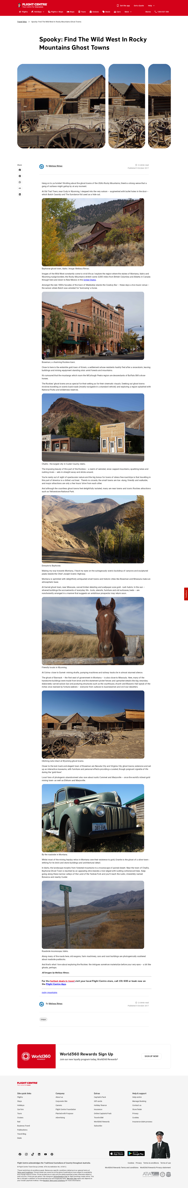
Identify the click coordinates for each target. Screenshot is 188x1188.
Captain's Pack (100, 1097)
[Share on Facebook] (19, 169)
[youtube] (45, 1154)
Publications (22, 1130)
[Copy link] (19, 188)
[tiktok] (32, 1154)
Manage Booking (139, 1101)
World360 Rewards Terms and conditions (121, 1168)
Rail (18, 1122)
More (127, 12)
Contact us (136, 1105)
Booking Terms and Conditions (54, 1180)
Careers (59, 1105)
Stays (72, 12)
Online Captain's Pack (102, 1113)
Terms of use (165, 1163)
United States (90, 280)
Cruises (95, 12)
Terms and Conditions (25, 1172)
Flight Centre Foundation (66, 1109)
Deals (107, 12)
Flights (25, 12)
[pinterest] (52, 1154)
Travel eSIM (98, 1118)
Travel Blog (21, 1134)
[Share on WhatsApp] (19, 182)
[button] (186, 594)
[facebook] (20, 1154)
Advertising (60, 1118)
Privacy (135, 1113)
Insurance (98, 1109)
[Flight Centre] (27, 1084)
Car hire (20, 1109)
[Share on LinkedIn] (19, 194)
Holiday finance (100, 1105)
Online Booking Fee (60, 1176)
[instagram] (26, 1154)
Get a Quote (139, 6)
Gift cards (98, 1101)
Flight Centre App (56, 984)
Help (150, 6)
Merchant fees (72, 1178)
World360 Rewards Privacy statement (155, 1168)
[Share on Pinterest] (19, 176)
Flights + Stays (57, 12)
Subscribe (98, 1126)
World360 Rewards (101, 1122)
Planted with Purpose (64, 1113)
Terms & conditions (151, 1163)
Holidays (38, 12)
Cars (119, 12)
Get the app (125, 6)
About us (59, 1097)
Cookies (135, 1118)
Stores (148, 12)
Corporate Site (61, 1101)
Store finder (137, 1109)
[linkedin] (39, 1154)
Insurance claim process (142, 1122)
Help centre (137, 1097)
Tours (83, 12)
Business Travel (23, 1126)
